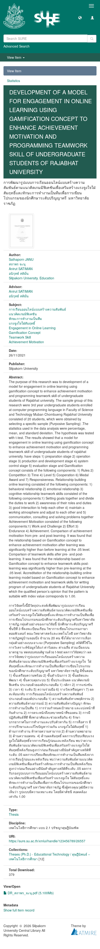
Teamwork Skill (20, 337)
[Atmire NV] (84, 930)
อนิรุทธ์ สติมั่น (19, 273)
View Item (14, 71)
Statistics (13, 80)
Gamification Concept (24, 332)
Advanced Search (16, 46)
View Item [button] (14, 57)
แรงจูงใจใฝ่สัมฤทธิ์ (22, 323)
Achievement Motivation (26, 341)
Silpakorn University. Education (31, 278)
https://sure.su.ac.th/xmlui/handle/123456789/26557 (47, 841)
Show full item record (18, 910)
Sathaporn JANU (21, 259)
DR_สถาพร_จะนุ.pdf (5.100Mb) (30, 893)
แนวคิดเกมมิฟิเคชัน (23, 314)
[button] (80, 17)
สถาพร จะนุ (17, 264)
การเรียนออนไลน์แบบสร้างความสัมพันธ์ (37, 309)
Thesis (14, 814)
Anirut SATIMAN (21, 268)
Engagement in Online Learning (32, 327)
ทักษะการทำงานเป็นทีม (25, 318)
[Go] (92, 39)
